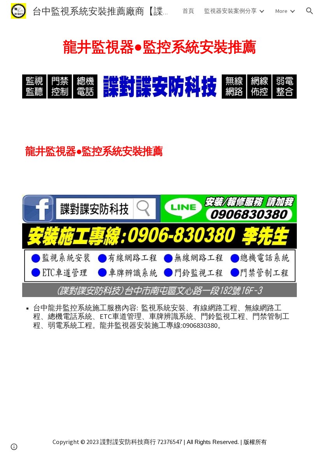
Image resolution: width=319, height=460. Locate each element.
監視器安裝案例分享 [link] (230, 10)
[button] (309, 11)
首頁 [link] (188, 10)
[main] (159, 44)
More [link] (281, 10)
